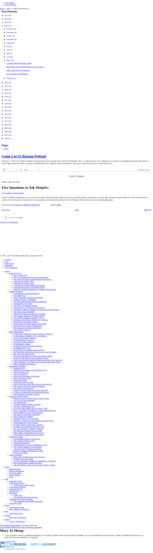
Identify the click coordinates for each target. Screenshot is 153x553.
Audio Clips (17, 495)
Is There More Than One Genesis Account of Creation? (33, 334)
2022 (6, 83)
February (9, 78)
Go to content (9, 3)
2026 (6, 15)
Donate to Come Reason (17, 517)
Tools (8, 9)
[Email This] (52, 205)
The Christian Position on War (24, 441)
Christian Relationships (21, 443)
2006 (6, 139)
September (10, 39)
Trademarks (8, 266)
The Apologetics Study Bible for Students (28, 501)
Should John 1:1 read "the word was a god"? (29, 308)
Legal (6, 261)
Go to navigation (10, 5)
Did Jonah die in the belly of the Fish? (26, 415)
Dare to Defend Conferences (19, 509)
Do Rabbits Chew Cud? (21, 348)
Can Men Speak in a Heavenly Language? (28, 425)
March (9, 60)
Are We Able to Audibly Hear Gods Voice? (28, 435)
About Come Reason (16, 471)
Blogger (81, 176)
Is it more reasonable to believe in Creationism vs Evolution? (34, 461)
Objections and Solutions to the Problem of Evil (30, 370)
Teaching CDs (14, 491)
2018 (6, 97)
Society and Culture (16, 437)
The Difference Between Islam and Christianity (30, 302)
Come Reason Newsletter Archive (25, 497)
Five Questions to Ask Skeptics (17, 74)
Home (2, 9)
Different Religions (16, 292)
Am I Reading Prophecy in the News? (26, 439)
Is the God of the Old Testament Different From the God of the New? (37, 360)
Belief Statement (15, 469)
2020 (6, 90)
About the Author (15, 473)
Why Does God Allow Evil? (23, 388)
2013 (6, 114)
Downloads (13, 493)
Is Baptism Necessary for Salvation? (26, 419)
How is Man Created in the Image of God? (28, 433)
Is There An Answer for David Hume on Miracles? (31, 392)
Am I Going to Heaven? (22, 330)
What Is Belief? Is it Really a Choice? (26, 394)
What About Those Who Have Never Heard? (29, 314)
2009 (6, 128)
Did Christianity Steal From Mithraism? (27, 328)
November (10, 32)
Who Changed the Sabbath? (23, 417)
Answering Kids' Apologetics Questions (27, 449)
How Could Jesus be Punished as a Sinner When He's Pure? (34, 411)
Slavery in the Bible (20, 453)
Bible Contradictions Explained (24, 364)
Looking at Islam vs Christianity (24, 300)
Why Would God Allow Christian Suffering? (29, 386)
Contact (7, 519)
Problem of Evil (19, 368)
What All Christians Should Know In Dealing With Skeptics (34, 290)
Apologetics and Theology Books (21, 499)
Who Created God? (20, 275)
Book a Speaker (14, 475)
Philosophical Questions (17, 366)
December (10, 29)
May (8, 53)
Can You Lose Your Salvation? (24, 400)
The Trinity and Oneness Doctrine (25, 306)
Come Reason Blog (16, 513)
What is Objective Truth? (22, 378)
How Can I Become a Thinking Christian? (28, 429)
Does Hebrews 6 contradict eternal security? (29, 350)
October (9, 36)
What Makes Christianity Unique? (25, 322)
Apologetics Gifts (15, 503)
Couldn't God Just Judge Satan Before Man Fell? (30, 390)
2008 (6, 132)
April (8, 57)
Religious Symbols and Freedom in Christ (28, 451)
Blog (6, 511)
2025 (6, 19)
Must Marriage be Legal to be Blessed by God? (30, 445)
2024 (6, 22)
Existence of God (15, 273)
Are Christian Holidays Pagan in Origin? (27, 447)
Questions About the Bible (18, 396)
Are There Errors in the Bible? (24, 312)
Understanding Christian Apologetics (26, 294)
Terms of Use (9, 264)
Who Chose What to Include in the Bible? (28, 298)
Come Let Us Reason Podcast (24, 156)
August (9, 43)
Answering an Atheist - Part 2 (23, 283)
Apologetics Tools (15, 481)
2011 (6, 121)
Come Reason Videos (16, 483)
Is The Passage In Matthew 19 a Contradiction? (30, 336)
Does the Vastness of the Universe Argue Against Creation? (34, 465)
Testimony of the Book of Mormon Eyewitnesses (30, 320)
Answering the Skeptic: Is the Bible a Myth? (29, 287)
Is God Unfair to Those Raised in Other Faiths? (30, 324)
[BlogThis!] (54, 205)
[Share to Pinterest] (60, 205)
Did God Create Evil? (21, 372)
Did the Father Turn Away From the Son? (28, 413)
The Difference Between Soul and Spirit (27, 431)
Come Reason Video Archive (23, 485)
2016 (6, 104)
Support (7, 515)
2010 (6, 125)
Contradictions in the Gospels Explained (27, 346)
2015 (6, 107)
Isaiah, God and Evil (20, 374)
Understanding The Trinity (22, 304)
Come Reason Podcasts (17, 487)
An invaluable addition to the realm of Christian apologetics (21, 527)
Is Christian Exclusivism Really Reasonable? (29, 285)
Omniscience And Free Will (23, 382)
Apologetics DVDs (16, 489)
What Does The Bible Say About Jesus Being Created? (32, 356)
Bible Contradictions (16, 332)
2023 (6, 26)
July (8, 46)
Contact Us (8, 259)
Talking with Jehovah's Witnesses (18, 70)
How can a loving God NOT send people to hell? (30, 277)
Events (6, 505)
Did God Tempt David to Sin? (24, 354)
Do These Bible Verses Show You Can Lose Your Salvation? (34, 352)
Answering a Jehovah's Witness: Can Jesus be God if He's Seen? (36, 310)
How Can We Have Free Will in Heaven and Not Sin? (32, 384)
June (8, 50)
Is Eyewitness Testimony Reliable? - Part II (28, 318)
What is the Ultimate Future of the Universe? (29, 457)
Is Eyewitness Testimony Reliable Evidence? (29, 316)
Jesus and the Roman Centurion (24, 338)
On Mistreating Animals (21, 344)
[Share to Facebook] (58, 205)
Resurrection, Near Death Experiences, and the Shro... (25, 67)
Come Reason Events (16, 507)
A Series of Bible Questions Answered (27, 405)
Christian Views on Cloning (23, 459)
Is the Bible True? (19, 296)
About (6, 467)
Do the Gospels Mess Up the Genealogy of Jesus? (31, 358)
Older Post (147, 210)
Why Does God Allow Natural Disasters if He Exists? (32, 279)
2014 (6, 111)
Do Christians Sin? (20, 402)
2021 (6, 86)
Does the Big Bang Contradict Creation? (27, 463)
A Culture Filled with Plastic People (18, 63)
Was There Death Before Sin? (24, 407)
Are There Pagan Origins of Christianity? (28, 326)
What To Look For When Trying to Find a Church (31, 398)
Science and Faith (15, 455)
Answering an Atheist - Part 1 (23, 281)
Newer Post (6, 210)
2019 (6, 93)
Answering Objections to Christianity (26, 376)
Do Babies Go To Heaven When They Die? (29, 427)
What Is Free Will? (20, 380)
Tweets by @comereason (9, 222)
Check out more (5, 542)
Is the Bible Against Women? (23, 342)
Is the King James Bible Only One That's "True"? (30, 409)
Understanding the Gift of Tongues (25, 423)
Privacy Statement (10, 268)
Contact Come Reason (17, 522)
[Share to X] (56, 205)
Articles (7, 271)
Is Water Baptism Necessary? (23, 340)
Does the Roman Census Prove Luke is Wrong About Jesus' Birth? (37, 362)
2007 (6, 135)
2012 (6, 118)
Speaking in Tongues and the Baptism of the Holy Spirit (33, 421)
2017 (6, 100)
